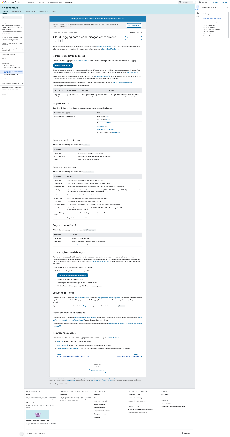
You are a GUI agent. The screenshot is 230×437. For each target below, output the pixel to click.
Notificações (100, 126)
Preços (59, 342)
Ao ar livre (97, 417)
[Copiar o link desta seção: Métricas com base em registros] (86, 313)
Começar (5, 11)
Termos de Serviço (31, 433)
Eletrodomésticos (99, 407)
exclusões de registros (81, 298)
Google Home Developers (60, 32)
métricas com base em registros (84, 317)
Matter (28, 394)
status (78, 245)
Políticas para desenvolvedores (137, 412)
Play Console (165, 394)
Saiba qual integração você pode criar (37, 420)
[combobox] (187, 2)
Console (215, 2)
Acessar (63, 65)
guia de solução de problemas (122, 82)
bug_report (221, 7)
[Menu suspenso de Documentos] (75, 2)
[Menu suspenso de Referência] (48, 11)
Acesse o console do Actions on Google (72, 275)
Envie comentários (133, 38)
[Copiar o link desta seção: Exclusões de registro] (76, 293)
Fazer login (224, 2)
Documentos (69, 2)
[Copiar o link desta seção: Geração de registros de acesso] (87, 56)
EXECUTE (108, 123)
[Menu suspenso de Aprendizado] (21, 11)
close (227, 7)
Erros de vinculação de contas (105, 129)
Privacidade (42, 433)
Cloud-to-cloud (10, 7)
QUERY (108, 119)
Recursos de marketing (135, 398)
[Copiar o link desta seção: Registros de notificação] (79, 225)
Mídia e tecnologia (99, 404)
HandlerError (116, 132)
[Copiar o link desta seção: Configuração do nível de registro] (88, 252)
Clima (95, 398)
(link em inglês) (131, 72)
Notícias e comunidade (55, 2)
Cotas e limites (61, 345)
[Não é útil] (141, 32)
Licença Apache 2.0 (70, 380)
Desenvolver (30, 2)
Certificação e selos (134, 394)
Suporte (53, 11)
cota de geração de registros (98, 261)
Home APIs (63, 394)
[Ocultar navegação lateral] (21, 434)
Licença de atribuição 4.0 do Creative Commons (111, 379)
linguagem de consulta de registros (108, 298)
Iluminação (97, 394)
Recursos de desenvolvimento (137, 401)
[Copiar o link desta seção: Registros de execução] (77, 167)
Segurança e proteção (100, 401)
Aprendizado (15, 11)
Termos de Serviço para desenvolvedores (140, 409)
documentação (112, 338)
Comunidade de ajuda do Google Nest (173, 406)
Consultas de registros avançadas (67, 349)
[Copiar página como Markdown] (61, 40)
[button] (10, 49)
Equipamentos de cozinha (102, 411)
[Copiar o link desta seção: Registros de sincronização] (81, 140)
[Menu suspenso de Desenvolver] (35, 11)
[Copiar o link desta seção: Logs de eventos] (71, 104)
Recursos (41, 2)
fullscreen (224, 7)
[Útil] (138, 32)
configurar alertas (77, 320)
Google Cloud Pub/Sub (109, 49)
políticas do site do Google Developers (102, 380)
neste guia (84, 306)
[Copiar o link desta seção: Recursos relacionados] (77, 333)
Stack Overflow (166, 403)
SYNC (107, 116)
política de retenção (101, 76)
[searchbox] (12, 17)
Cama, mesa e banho (100, 414)
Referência (42, 11)
